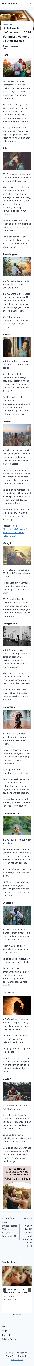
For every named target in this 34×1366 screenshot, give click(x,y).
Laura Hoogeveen (12, 46)
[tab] (13, 1314)
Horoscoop (8, 24)
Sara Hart (10, 1297)
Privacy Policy (9, 1339)
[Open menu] (30, 3)
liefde (11, 843)
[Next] (29, 1290)
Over (4, 1331)
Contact (6, 1335)
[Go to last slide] (4, 1290)
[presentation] (17, 1276)
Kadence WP (17, 1359)
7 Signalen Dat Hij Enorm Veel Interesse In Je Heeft (27, 1232)
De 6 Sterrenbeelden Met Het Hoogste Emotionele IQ (9, 1227)
